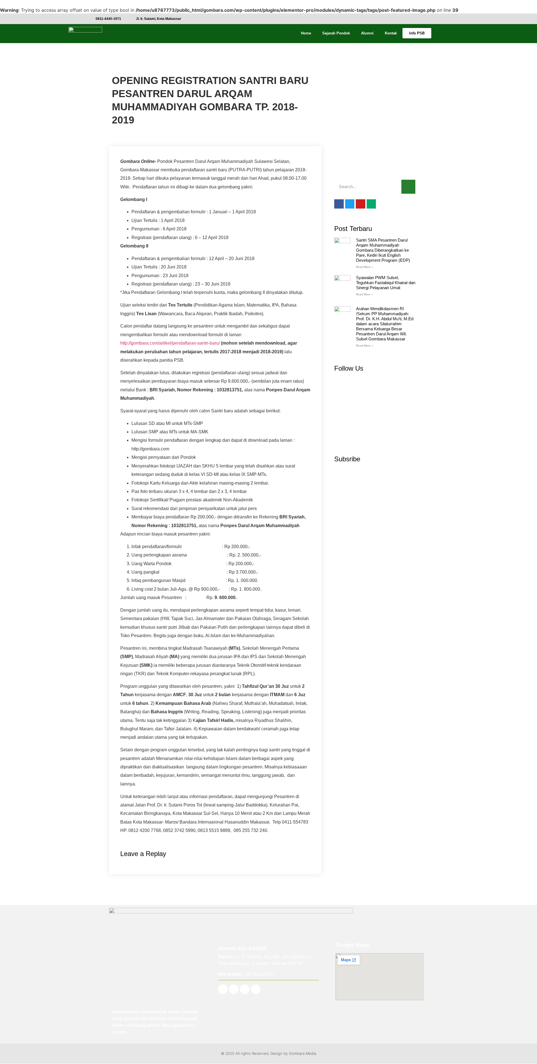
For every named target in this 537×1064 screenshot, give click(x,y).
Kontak (391, 33)
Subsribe (347, 459)
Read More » (364, 266)
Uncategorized (126, 65)
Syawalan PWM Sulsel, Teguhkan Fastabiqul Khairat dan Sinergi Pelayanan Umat (385, 282)
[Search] (408, 187)
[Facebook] (223, 989)
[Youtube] (244, 989)
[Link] (255, 989)
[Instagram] (234, 989)
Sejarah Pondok (336, 33)
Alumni (367, 33)
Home (306, 33)
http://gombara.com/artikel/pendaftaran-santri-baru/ (170, 343)
